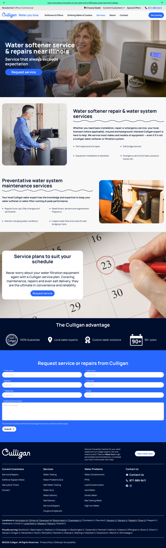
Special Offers (134, 7)
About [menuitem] (112, 15)
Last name (90, 370)
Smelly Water (91, 495)
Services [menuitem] (100, 15)
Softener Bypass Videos (13, 479)
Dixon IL (142, 520)
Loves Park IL (30, 523)
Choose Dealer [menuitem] (93, 7)
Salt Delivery (49, 500)
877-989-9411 (155, 7)
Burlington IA (21, 520)
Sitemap (58, 542)
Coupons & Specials (52, 510)
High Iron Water (92, 505)
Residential (7, 7)
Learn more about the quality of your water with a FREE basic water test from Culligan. (83, 2)
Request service (24, 72)
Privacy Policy (44, 424)
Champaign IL (74, 520)
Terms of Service (58, 424)
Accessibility (70, 542)
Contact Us (136, 474)
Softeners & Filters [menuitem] (54, 15)
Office (17, 7)
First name (8, 370)
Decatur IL (112, 520)
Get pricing (156, 15)
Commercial (27, 7)
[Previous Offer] (4, 2)
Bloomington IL (60, 520)
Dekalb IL (133, 520)
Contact (124, 15)
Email (88, 391)
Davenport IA (45, 520)
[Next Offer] (162, 2)
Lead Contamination (94, 484)
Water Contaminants (94, 474)
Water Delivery (50, 495)
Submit (8, 429)
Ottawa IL (41, 523)
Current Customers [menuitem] (113, 7)
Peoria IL (51, 523)
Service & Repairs (10, 474)
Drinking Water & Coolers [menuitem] (79, 15)
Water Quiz (48, 490)
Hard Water (90, 490)
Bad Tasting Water (93, 500)
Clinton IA (34, 520)
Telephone (8, 391)
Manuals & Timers (10, 484)
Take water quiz (145, 453)
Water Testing (50, 474)
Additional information (13, 401)
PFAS (87, 479)
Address (7, 380)
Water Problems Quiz (53, 479)
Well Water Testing (52, 484)
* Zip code (90, 380)
